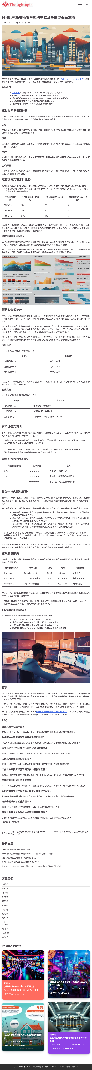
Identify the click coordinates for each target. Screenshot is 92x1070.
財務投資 (5, 918)
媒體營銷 (5, 884)
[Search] (87, 4)
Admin (30, 22)
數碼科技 (5, 901)
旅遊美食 (5, 914)
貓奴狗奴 (5, 893)
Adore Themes (71, 1067)
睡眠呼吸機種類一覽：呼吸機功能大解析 (16, 849)
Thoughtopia (37, 1067)
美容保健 (5, 910)
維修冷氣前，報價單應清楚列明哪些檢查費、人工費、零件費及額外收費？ (27, 854)
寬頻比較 (16, 92)
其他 (3, 922)
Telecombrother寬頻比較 (72, 79)
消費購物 (15, 822)
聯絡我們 (5, 929)
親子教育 (5, 897)
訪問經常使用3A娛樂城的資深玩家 (19, 986)
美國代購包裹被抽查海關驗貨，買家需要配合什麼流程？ (21, 858)
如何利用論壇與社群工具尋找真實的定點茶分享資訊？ (20, 862)
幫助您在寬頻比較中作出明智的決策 (51, 711)
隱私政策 (5, 937)
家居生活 (5, 889)
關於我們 (5, 925)
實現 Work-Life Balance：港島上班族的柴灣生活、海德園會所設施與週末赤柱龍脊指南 (32, 866)
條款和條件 (6, 933)
